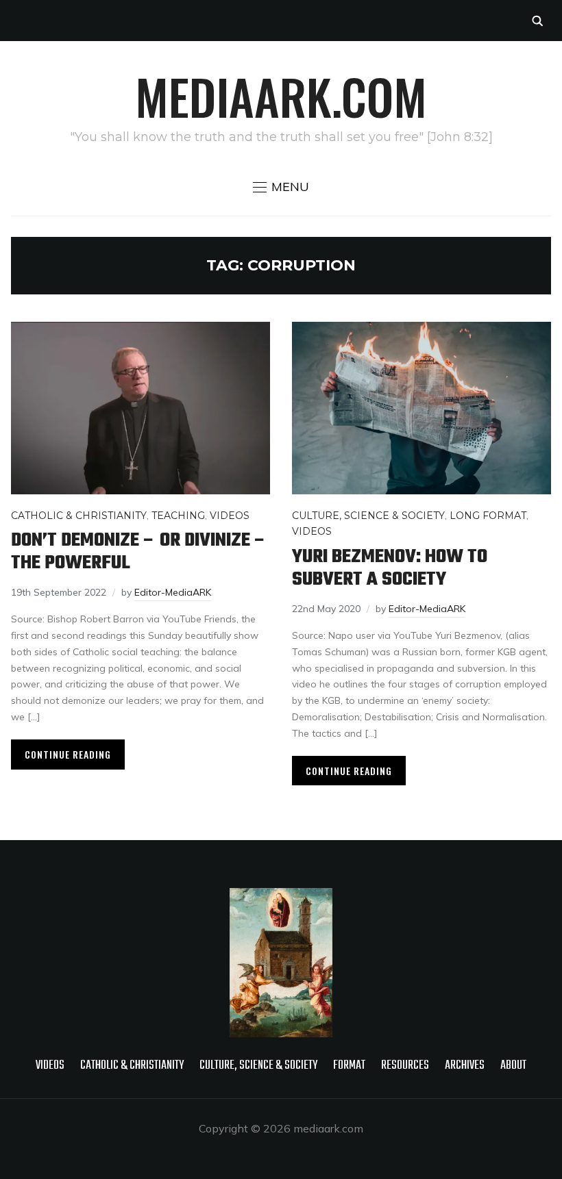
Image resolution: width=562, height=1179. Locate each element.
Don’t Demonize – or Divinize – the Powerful (139, 552)
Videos (229, 515)
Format (349, 1066)
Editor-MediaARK (172, 592)
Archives (465, 1066)
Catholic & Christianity (79, 515)
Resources (405, 1066)
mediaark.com (281, 95)
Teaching (178, 515)
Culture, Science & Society (368, 515)
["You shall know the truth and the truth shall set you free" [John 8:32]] (281, 897)
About (513, 1066)
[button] (281, 187)
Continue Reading (68, 754)
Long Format (488, 515)
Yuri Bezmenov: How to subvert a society (389, 568)
